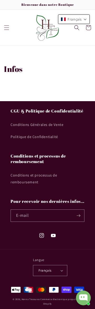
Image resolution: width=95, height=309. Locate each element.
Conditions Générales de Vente (37, 124)
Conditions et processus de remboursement (34, 178)
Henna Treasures (31, 299)
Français (45, 270)
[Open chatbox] (83, 298)
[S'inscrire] (78, 215)
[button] (6, 27)
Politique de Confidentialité (34, 136)
